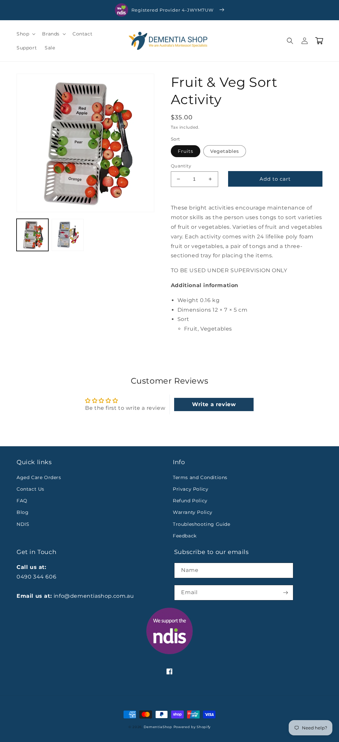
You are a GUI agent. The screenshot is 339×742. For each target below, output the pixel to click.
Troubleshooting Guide (201, 524)
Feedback (185, 536)
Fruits (185, 151)
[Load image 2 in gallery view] (67, 235)
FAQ (22, 501)
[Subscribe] (285, 592)
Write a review (214, 404)
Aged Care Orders (39, 477)
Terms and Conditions (200, 477)
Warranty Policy (193, 512)
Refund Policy (190, 501)
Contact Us (30, 489)
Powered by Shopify (192, 727)
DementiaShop (158, 727)
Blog (22, 512)
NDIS (23, 524)
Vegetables (224, 151)
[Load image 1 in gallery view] (32, 235)
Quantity (181, 165)
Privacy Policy (190, 489)
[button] (25, 34)
